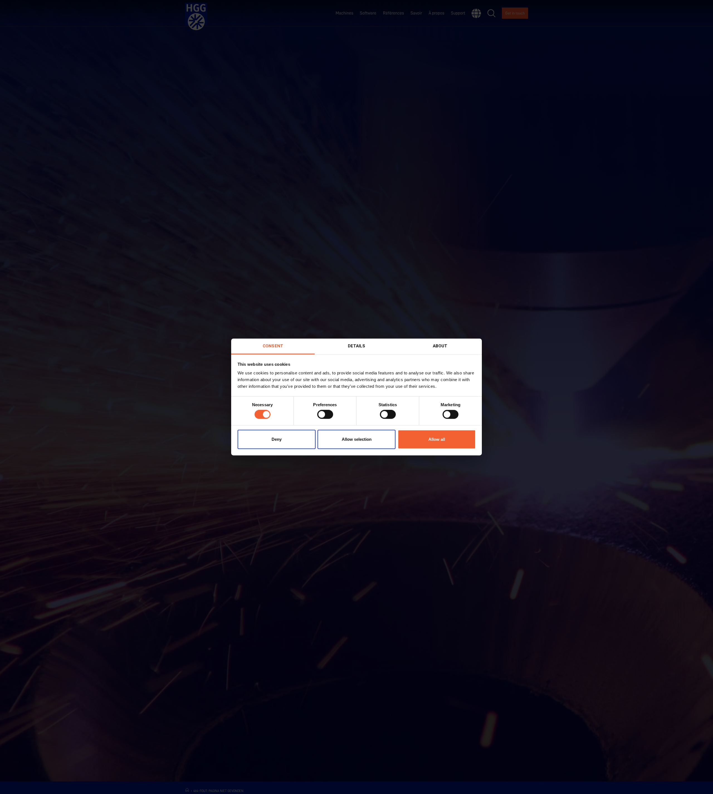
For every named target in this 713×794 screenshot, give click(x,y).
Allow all (436, 439)
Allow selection (357, 439)
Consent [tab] (273, 345)
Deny (277, 439)
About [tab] (440, 345)
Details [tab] (356, 345)
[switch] (325, 414)
